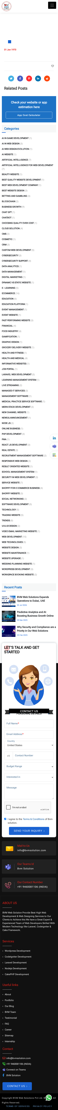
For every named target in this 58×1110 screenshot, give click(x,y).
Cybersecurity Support (15, 261)
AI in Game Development (15, 138)
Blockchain (8, 201)
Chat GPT (7, 212)
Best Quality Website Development (21, 179)
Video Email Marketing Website (19, 531)
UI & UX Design (9, 526)
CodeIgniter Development (18, 956)
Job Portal (8, 369)
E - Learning (8, 288)
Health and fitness (13, 353)
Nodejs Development (16, 968)
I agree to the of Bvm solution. (30, 821)
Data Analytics (10, 266)
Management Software (15, 396)
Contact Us (16, 1086)
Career (8, 1029)
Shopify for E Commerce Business (21, 488)
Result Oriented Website (15, 466)
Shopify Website (11, 493)
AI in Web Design (10, 143)
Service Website (11, 482)
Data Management (12, 271)
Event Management (13, 309)
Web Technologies (12, 542)
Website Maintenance (14, 553)
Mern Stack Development (16, 407)
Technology (9, 509)
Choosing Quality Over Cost (18, 223)
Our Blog (9, 1006)
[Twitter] (11, 78)
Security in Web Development (18, 477)
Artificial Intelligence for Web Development (27, 165)
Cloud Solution (11, 228)
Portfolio (9, 1000)
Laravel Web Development (17, 374)
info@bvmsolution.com (31, 850)
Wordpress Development (17, 950)
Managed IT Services (13, 390)
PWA (4, 439)
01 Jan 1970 (10, 49)
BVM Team (10, 1012)
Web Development (12, 536)
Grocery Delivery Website (16, 347)
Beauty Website (10, 174)
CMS (4, 234)
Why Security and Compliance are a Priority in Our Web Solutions (36, 629)
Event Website (10, 315)
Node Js (6, 423)
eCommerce (8, 293)
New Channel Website (14, 412)
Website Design (10, 547)
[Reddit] (47, 78)
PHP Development (11, 434)
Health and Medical (13, 358)
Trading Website (11, 515)
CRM (4, 244)
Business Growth (11, 207)
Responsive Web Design (15, 461)
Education (7, 298)
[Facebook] (20, 78)
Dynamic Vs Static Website (16, 282)
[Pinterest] (29, 78)
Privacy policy (42, 1106)
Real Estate (8, 450)
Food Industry (10, 331)
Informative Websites (14, 363)
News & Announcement (15, 417)
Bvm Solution (25, 868)
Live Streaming (10, 385)
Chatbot (6, 217)
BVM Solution (13, 1075)
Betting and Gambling (14, 196)
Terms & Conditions (33, 819)
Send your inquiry (28, 831)
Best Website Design (13, 190)
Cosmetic (7, 239)
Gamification (9, 336)
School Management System (18, 472)
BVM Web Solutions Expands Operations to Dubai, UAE (33, 599)
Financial (7, 326)
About (8, 994)
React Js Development (14, 445)
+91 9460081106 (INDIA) (32, 886)
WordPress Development (16, 569)
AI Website (7, 154)
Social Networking (13, 499)
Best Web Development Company (20, 185)
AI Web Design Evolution (15, 149)
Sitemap (9, 1035)
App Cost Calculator (29, 115)
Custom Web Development (16, 250)
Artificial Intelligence (15, 160)
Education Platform (13, 304)
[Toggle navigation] (52, 5)
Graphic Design (10, 342)
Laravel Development (16, 962)
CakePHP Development (17, 974)
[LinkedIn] (38, 78)
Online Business (11, 428)
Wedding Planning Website (17, 563)
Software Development (15, 504)
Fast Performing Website (16, 320)
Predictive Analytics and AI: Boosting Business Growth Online (35, 614)
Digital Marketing (12, 277)
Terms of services (18, 1106)
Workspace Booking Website (18, 574)
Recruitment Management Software (22, 455)
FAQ (7, 1023)
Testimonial (11, 1018)
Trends (6, 520)
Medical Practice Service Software (22, 401)
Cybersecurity (10, 255)
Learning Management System (19, 380)
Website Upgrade (11, 558)
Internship (10, 1041)
